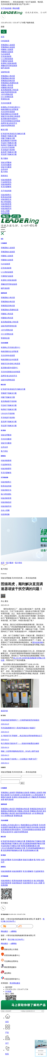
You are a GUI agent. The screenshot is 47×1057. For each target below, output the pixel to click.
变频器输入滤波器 (8, 45)
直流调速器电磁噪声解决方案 (33, 843)
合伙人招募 (5, 211)
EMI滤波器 (5, 41)
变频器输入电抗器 (8, 76)
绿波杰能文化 (6, 199)
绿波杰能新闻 (6, 180)
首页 (2, 37)
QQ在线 (8, 991)
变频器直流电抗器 (8, 81)
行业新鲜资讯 (6, 182)
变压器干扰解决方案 (9, 154)
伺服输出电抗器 (7, 87)
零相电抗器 (5, 99)
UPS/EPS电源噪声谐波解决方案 (13, 848)
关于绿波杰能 (6, 8)
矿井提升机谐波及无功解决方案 (13, 134)
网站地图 (16, 8)
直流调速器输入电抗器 (9, 90)
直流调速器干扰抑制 (9, 140)
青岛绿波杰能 (37, 642)
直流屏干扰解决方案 (9, 152)
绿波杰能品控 (6, 206)
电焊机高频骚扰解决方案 (30, 846)
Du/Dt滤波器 (15, 795)
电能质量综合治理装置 (9, 109)
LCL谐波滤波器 (7, 59)
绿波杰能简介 (6, 195)
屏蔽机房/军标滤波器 (9, 66)
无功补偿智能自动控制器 (10, 121)
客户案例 (4, 158)
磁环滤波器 (5, 68)
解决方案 (4, 130)
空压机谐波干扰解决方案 (10, 846)
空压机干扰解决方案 (9, 143)
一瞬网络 (13, 931)
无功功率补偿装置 (8, 112)
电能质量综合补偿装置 (9, 114)
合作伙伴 (4, 169)
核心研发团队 (6, 202)
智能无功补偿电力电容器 (10, 116)
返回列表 (4, 711)
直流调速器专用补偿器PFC (11, 829)
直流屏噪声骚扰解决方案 (12, 850)
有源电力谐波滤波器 (9, 63)
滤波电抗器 (5, 72)
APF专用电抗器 (7, 94)
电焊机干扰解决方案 (9, 145)
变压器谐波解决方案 (30, 850)
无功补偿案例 (6, 165)
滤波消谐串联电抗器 (9, 92)
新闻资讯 (4, 176)
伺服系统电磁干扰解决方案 (11, 843)
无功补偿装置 (6, 103)
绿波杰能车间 (6, 209)
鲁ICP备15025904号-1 (16, 939)
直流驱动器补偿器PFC (9, 119)
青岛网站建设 (15, 983)
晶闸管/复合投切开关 (9, 123)
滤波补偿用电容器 (8, 125)
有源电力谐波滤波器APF (21, 797)
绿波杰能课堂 (6, 184)
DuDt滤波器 (5, 54)
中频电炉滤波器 (7, 61)
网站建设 (4, 931)
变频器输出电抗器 (8, 78)
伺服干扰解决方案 (8, 138)
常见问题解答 (6, 187)
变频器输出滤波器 (8, 47)
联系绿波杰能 (6, 197)
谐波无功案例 (6, 167)
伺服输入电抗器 (7, 85)
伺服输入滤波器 (7, 49)
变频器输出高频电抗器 (9, 83)
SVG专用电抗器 (7, 97)
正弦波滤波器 (6, 56)
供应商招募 (5, 213)
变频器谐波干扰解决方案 (35, 841)
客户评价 (4, 172)
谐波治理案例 (6, 162)
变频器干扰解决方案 (9, 136)
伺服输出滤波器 (7, 52)
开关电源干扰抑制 (8, 150)
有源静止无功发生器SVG (10, 107)
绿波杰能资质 (6, 204)
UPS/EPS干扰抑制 (8, 147)
